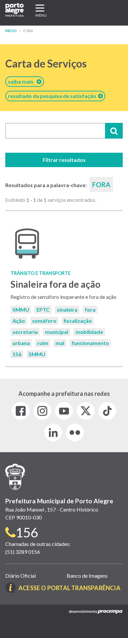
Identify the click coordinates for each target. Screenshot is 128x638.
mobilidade (89, 332)
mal (59, 343)
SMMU (20, 309)
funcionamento (90, 343)
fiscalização (78, 321)
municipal (56, 332)
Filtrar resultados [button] (64, 160)
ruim (42, 343)
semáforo (44, 321)
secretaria (25, 332)
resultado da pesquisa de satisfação (53, 96)
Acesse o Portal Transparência (69, 587)
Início (11, 31)
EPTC (43, 309)
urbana (21, 343)
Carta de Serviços (46, 63)
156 (16, 354)
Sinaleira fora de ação (55, 284)
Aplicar (114, 131)
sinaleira (67, 309)
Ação (18, 321)
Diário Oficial (20, 575)
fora (90, 309)
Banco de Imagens (87, 575)
